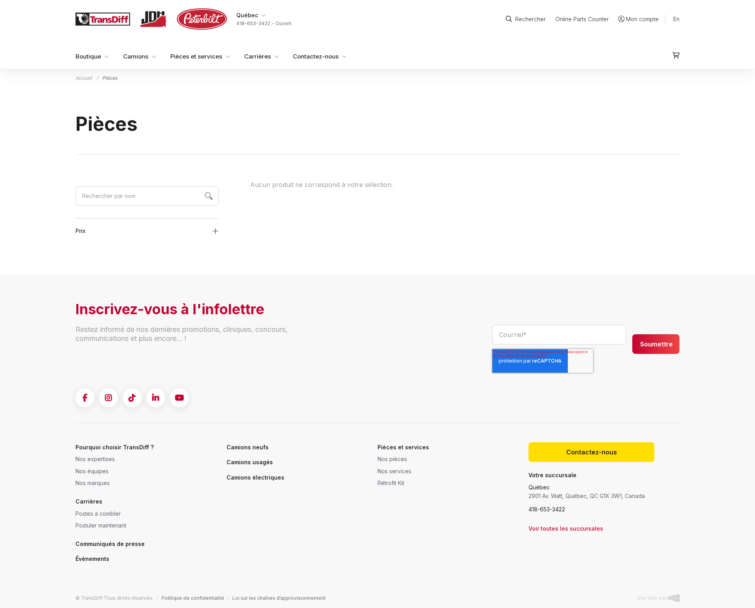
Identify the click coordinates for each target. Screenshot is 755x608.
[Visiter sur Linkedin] (155, 397)
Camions (135, 56)
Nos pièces (392, 459)
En (676, 19)
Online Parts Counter (582, 19)
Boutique (88, 56)
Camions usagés (249, 462)
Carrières (257, 56)
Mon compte (642, 19)
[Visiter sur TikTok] (132, 397)
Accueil (84, 78)
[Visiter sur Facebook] (85, 397)
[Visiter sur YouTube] (179, 397)
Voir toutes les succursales (565, 528)
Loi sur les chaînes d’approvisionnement (279, 598)
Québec (539, 487)
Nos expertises (95, 459)
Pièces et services (196, 56)
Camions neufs (247, 447)
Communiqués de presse (110, 543)
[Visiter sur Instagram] (108, 397)
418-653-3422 (546, 509)
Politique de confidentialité (193, 598)
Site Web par (652, 598)
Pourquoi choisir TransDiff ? (115, 447)
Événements (92, 558)
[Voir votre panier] (676, 55)
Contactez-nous (316, 56)
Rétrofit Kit (391, 483)
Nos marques (93, 483)
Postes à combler (98, 513)
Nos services (394, 471)
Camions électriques (255, 477)
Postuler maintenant (101, 525)
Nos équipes (92, 471)
